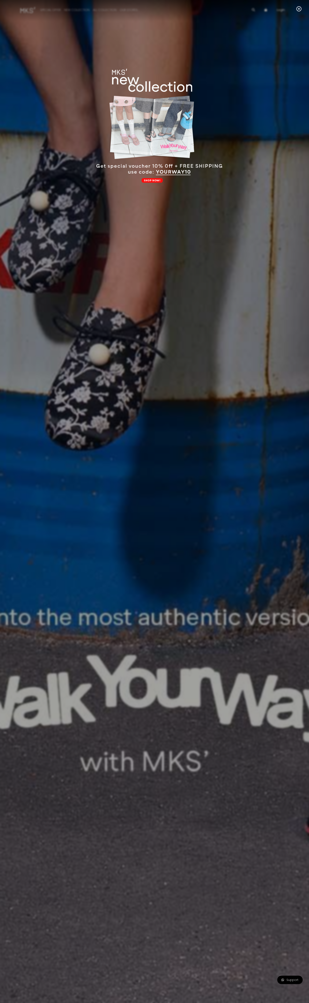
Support (291, 980)
